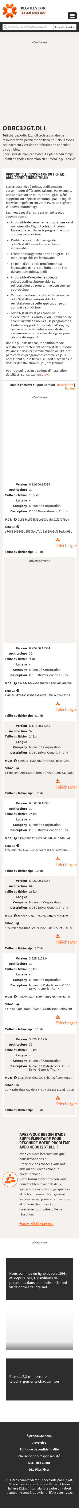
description (65, 385)
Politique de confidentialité (39, 1449)
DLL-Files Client (39, 1462)
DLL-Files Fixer (39, 1469)
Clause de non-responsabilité (39, 1456)
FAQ (47, 374)
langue (70, 388)
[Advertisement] (39, 84)
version (49, 385)
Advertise (39, 1442)
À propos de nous (39, 1435)
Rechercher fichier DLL (65, 27)
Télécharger (66, 545)
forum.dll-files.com (35, 1223)
